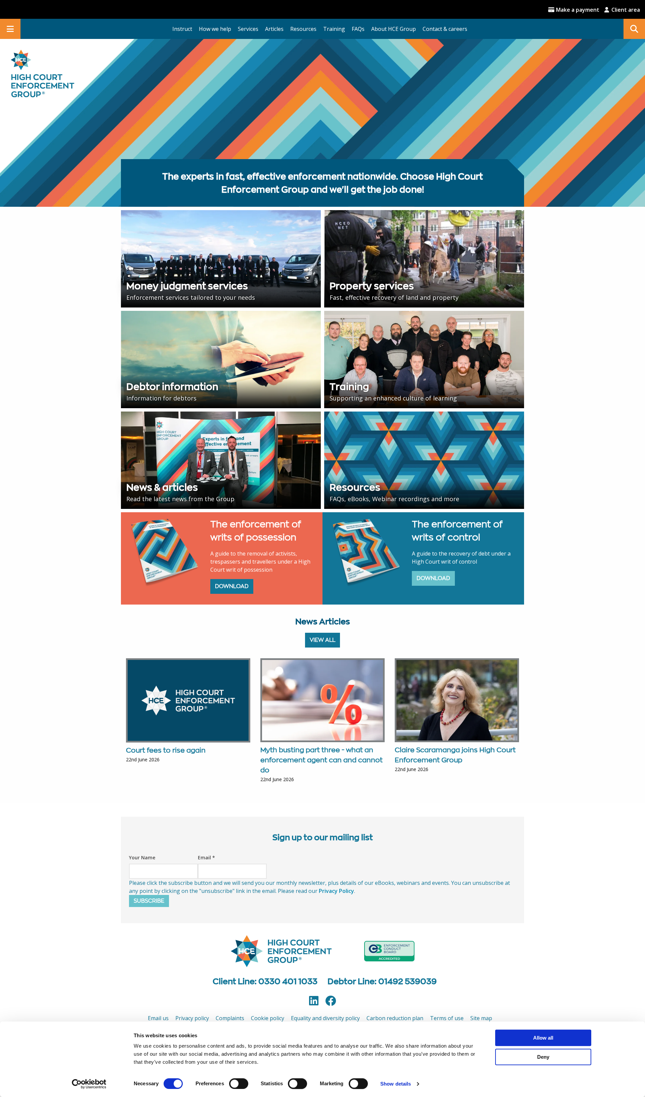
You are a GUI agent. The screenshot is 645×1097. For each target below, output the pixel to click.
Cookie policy (267, 1018)
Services (248, 29)
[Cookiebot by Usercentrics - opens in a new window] (89, 1084)
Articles (274, 29)
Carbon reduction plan (395, 1018)
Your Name (142, 857)
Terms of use (447, 1018)
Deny (543, 1057)
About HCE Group (393, 29)
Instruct (182, 29)
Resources (303, 29)
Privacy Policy (336, 891)
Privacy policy (192, 1018)
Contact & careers (445, 29)
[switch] (238, 1083)
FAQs (358, 29)
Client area (625, 9)
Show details (395, 1084)
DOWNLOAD (232, 586)
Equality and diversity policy (325, 1018)
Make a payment (577, 9)
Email (206, 857)
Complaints (230, 1018)
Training (334, 29)
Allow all (543, 1038)
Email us (158, 1018)
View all (322, 640)
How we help (215, 29)
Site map (481, 1018)
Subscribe (149, 901)
